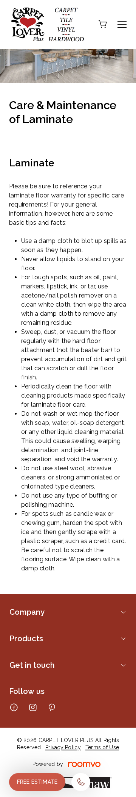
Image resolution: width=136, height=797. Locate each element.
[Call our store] (80, 782)
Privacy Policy (63, 747)
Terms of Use (102, 747)
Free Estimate (37, 782)
